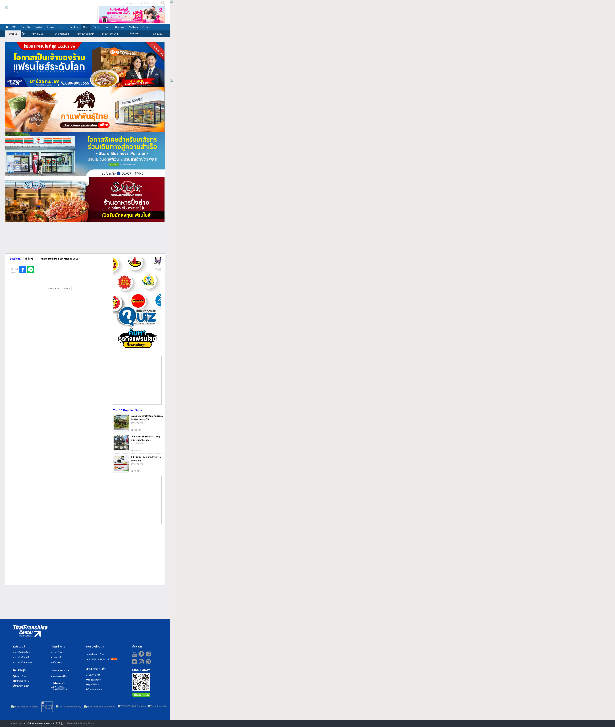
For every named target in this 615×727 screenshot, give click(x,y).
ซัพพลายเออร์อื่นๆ (59, 676)
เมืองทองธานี (94, 679)
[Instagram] (140, 663)
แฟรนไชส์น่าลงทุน (22, 662)
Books (107, 27)
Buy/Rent (74, 27)
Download (119, 27)
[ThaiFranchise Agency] (68, 706)
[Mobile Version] (63, 723)
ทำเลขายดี (56, 657)
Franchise (26, 27)
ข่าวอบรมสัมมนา (85, 34)
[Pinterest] (148, 663)
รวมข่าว (13, 34)
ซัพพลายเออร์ (22, 686)
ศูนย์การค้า (56, 662)
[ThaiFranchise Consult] (47, 706)
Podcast (134, 33)
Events (62, 27)
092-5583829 (60, 689)
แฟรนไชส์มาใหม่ (21, 652)
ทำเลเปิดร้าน (22, 681)
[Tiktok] (140, 654)
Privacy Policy (87, 723)
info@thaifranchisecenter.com (39, 723)
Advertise (150, 3)
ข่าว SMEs (37, 34)
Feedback (72, 723)
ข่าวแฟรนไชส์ (62, 34)
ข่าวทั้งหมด (15, 258)
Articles (96, 27)
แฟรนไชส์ (21, 676)
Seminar (50, 27)
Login (140, 3)
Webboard (133, 27)
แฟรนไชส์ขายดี (21, 657)
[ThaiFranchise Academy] (25, 706)
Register (130, 3)
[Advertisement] (85, 239)
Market (38, 27)
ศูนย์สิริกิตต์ (93, 684)
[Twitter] (134, 661)
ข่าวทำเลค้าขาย (110, 34)
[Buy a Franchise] (157, 706)
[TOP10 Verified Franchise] (132, 706)
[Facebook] (148, 654)
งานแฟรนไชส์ (93, 675)
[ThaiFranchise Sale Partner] (99, 706)
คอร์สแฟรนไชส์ (95, 654)
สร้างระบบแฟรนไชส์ (98, 659)
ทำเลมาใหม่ (56, 652)
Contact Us (147, 27)
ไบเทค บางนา (95, 689)
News (85, 27)
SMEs (14, 27)
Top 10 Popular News (127, 410)
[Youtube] (134, 654)
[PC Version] (58, 723)
